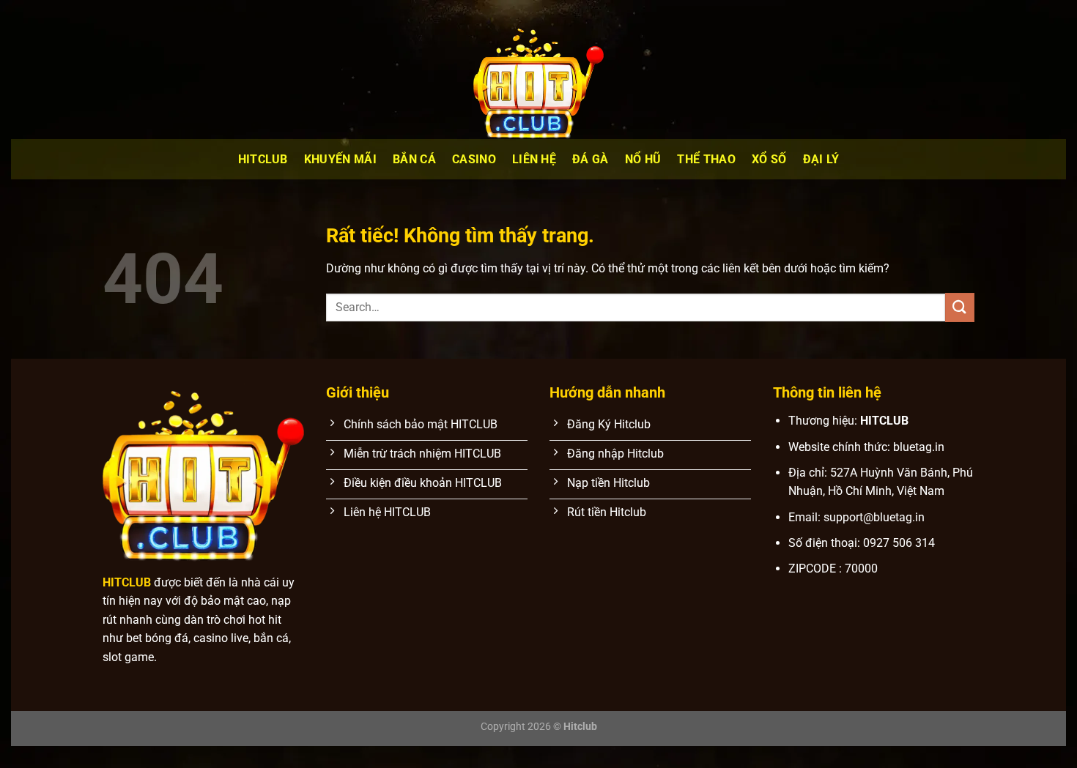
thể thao (706, 159)
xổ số (769, 159)
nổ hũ (643, 159)
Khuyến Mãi (340, 159)
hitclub (263, 159)
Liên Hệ (534, 159)
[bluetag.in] (538, 80)
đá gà (590, 159)
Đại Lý (821, 159)
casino (474, 159)
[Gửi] (959, 307)
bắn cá (414, 159)
